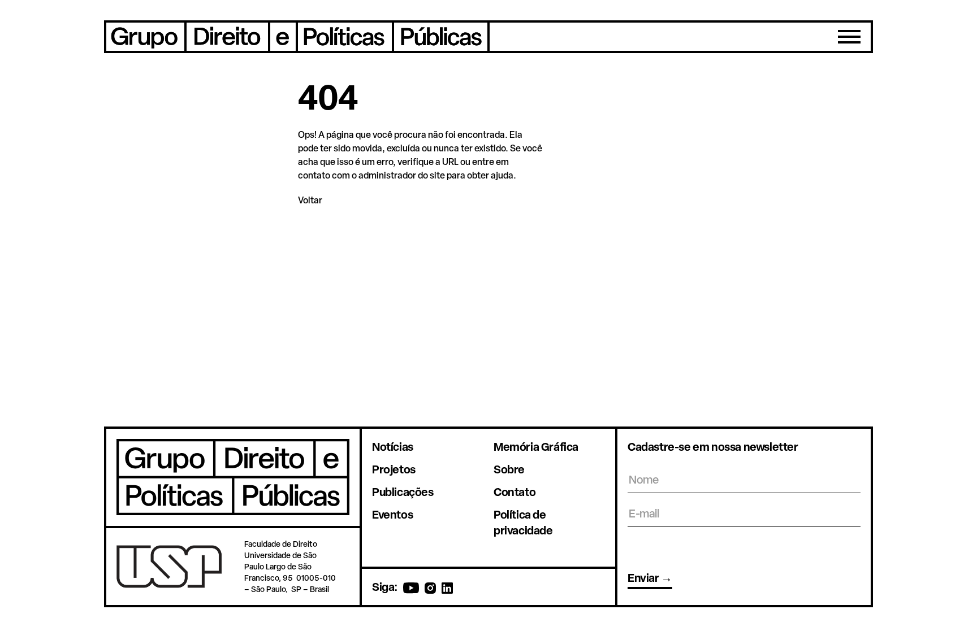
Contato (514, 491)
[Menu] (849, 36)
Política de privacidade (523, 522)
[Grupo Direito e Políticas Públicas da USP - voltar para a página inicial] (297, 36)
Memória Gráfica (536, 446)
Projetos (394, 469)
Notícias (392, 446)
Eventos (392, 514)
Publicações (403, 491)
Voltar (310, 200)
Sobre (509, 469)
